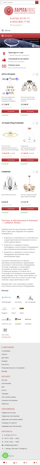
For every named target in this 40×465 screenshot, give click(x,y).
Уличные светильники (9, 400)
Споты (4, 390)
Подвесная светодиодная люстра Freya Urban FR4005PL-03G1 (28, 148)
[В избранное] (18, 115)
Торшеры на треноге (9, 423)
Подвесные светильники (10, 416)
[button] (33, 74)
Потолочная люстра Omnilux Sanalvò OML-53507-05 (28, 99)
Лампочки (5, 404)
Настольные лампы (9, 397)
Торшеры (5, 394)
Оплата (4, 354)
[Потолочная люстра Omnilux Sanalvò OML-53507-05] (29, 86)
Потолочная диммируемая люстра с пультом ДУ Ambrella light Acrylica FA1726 (10, 148)
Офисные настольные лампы (12, 419)
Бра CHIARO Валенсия (9, 195)
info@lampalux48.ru (11, 445)
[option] (20, 43)
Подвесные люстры (9, 413)
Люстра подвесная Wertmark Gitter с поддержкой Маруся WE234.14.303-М (8, 99)
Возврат (5, 361)
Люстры (4, 380)
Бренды (4, 371)
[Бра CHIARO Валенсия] (10, 183)
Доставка (5, 358)
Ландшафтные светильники (12, 426)
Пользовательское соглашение (13, 368)
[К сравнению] (14, 115)
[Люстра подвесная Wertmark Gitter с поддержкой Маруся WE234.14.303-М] (10, 86)
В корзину (11, 111)
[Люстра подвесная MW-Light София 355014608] (29, 183)
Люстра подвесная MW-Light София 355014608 (29, 196)
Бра (3, 387)
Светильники (6, 383)
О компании (6, 351)
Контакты (5, 364)
